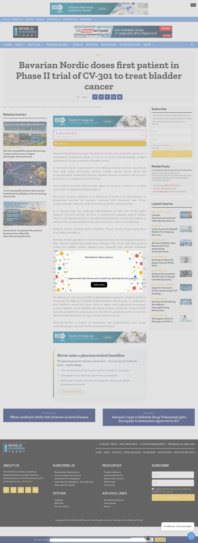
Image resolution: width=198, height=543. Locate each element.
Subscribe (99, 284)
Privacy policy (129, 278)
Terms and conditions (98, 278)
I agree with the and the (102, 278)
